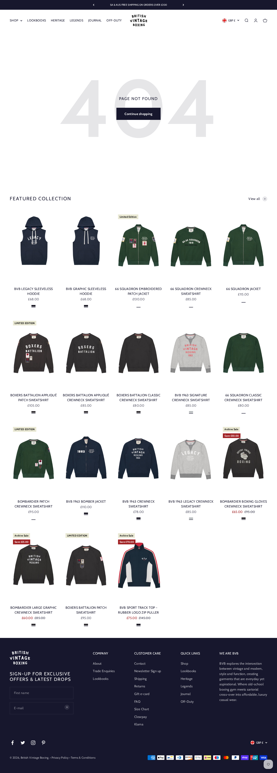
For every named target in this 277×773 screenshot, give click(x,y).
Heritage (58, 20)
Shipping (140, 679)
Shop (14, 20)
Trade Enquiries (104, 671)
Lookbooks (36, 20)
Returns (139, 686)
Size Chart (141, 709)
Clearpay (140, 717)
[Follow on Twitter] (23, 742)
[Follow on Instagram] (33, 742)
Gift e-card (142, 694)
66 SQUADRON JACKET (243, 289)
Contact (139, 663)
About (97, 663)
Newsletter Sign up (147, 671)
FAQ (137, 702)
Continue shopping (138, 114)
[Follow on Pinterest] (43, 742)
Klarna (138, 724)
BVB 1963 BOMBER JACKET (86, 501)
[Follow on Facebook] (12, 742)
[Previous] (93, 5)
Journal (95, 20)
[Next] (183, 5)
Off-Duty (114, 20)
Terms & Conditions (83, 757)
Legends (76, 20)
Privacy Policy (60, 757)
